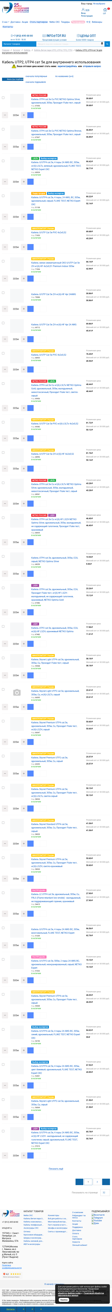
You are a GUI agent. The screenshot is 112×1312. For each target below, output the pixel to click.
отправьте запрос (92, 66)
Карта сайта (7, 1263)
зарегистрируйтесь (67, 66)
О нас (5, 22)
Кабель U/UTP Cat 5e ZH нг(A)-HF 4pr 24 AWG (53, 324)
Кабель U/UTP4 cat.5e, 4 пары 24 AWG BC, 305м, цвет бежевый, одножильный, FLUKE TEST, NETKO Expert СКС (56, 1069)
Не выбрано (99, 3)
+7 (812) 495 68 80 (23, 35)
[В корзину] (30, 115)
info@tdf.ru (7, 1228)
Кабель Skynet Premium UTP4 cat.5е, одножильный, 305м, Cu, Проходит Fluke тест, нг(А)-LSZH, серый (54, 726)
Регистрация (87, 16)
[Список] (108, 76)
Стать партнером (39, 22)
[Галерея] (104, 76)
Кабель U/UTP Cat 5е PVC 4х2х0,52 (48, 232)
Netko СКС (54, 22)
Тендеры (65, 22)
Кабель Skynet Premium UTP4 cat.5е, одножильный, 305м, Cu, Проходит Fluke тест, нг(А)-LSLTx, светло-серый (54, 792)
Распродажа (78, 22)
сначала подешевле (36, 82)
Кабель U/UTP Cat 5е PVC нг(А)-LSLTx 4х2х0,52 (54, 423)
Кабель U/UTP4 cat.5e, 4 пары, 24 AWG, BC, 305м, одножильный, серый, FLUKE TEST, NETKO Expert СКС (55, 201)
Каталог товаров (12, 44)
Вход (83, 13)
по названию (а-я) (64, 76)
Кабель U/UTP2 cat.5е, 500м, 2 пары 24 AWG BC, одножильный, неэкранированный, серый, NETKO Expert (56, 964)
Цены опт (88, 36)
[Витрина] (99, 76)
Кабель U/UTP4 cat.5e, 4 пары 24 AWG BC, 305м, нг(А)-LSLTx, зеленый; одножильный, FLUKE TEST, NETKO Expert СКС (56, 166)
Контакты (8, 26)
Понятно (63, 1300)
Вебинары (97, 22)
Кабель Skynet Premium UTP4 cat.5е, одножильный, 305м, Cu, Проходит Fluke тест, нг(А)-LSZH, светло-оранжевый (54, 863)
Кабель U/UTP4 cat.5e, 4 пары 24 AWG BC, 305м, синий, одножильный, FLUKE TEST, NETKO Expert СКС (55, 1034)
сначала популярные (37, 76)
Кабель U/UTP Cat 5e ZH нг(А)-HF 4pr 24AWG (53, 294)
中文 (88, 22)
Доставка (15, 22)
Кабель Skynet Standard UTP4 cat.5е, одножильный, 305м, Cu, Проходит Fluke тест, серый (54, 828)
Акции (25, 22)
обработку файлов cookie (69, 1293)
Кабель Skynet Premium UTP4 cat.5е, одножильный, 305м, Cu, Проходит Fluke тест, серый (54, 999)
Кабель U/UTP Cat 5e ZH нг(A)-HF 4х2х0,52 (52, 454)
